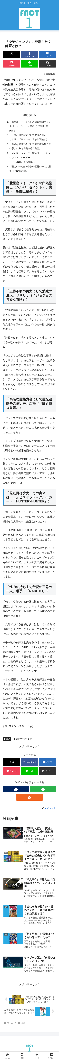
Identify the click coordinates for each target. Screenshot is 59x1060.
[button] (47, 64)
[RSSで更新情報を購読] (29, 797)
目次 (25, 115)
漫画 (8, 739)
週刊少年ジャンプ (24, 739)
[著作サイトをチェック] (16, 789)
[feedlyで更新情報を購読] (43, 789)
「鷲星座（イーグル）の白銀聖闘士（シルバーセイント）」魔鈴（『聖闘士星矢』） (30, 126)
